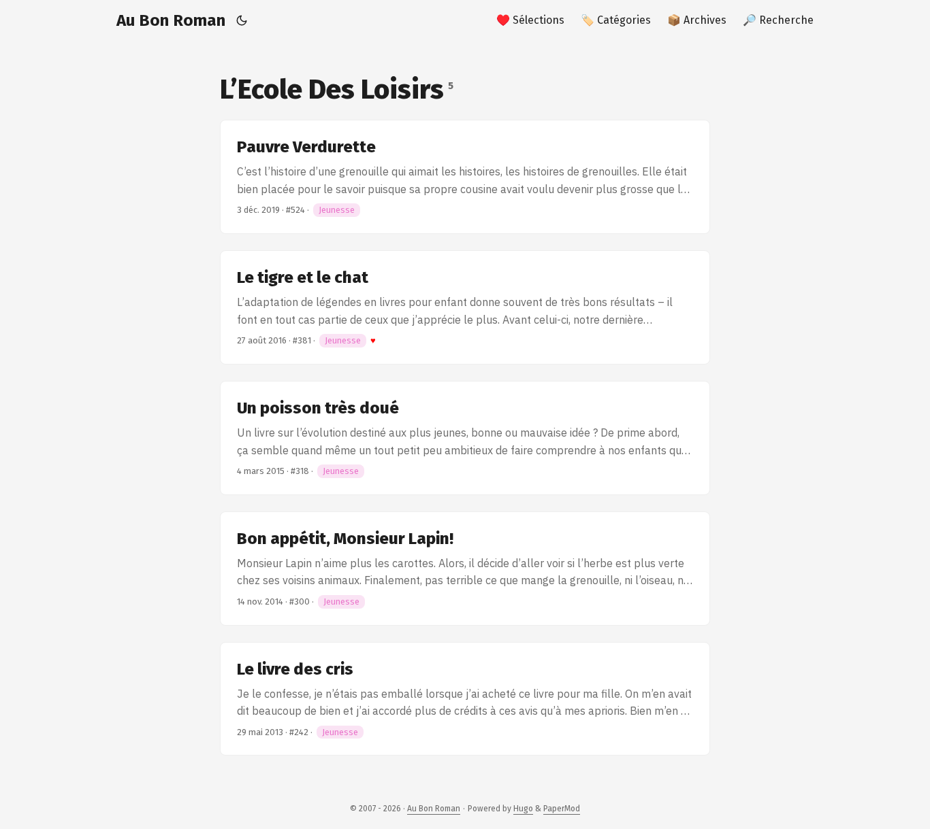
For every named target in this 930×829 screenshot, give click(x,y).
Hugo (523, 808)
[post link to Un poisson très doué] (465, 438)
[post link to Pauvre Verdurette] (465, 176)
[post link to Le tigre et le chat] (465, 307)
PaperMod (561, 808)
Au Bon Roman (170, 20)
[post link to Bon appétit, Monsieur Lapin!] (465, 568)
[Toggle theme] (242, 20)
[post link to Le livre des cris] (465, 699)
